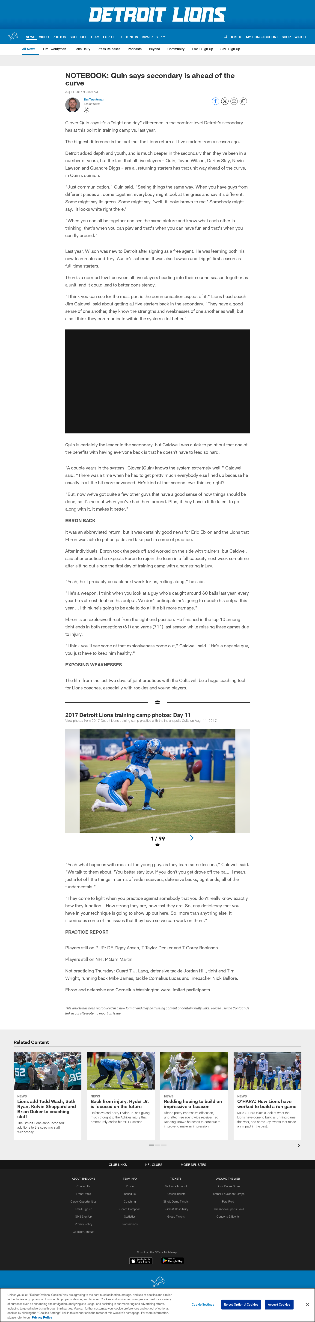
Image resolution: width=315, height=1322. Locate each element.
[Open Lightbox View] (157, 791)
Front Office (83, 1193)
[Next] (191, 838)
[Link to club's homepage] (12, 36)
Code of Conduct (83, 1231)
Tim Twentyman (94, 99)
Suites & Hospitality (176, 1209)
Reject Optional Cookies (241, 1304)
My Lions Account (176, 1186)
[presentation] (299, 1145)
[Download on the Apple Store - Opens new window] (141, 1261)
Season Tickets (176, 1193)
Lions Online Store (228, 1186)
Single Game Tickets (176, 1201)
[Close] (308, 1305)
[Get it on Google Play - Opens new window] (172, 1263)
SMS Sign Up (83, 1216)
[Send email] (234, 104)
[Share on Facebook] (215, 104)
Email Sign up (83, 1209)
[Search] (225, 36)
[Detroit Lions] (157, 1282)
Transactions (130, 1224)
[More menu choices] (163, 36)
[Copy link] (243, 101)
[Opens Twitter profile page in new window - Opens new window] (86, 110)
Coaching (130, 1201)
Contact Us (83, 1186)
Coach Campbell (129, 1209)
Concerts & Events (228, 1216)
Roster (130, 1186)
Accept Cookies (279, 1304)
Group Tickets (176, 1216)
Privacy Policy (83, 1224)
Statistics (130, 1216)
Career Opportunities (83, 1201)
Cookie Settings (203, 1304)
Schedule (130, 1193)
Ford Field (228, 1201)
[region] (157, 1305)
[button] (157, 381)
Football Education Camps (228, 1193)
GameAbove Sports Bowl (228, 1209)
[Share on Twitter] (225, 104)
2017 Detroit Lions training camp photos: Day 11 (128, 714)
